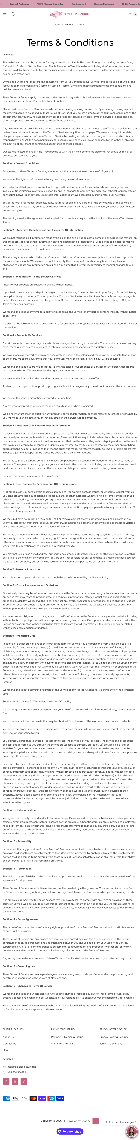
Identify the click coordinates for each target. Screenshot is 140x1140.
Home (57, 24)
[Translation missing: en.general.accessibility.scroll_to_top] (95, 1121)
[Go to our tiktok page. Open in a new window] (23, 1081)
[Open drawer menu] (5, 14)
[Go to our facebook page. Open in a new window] (6, 1081)
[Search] (13, 14)
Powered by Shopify (78, 1120)
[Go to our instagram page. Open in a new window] (15, 1081)
